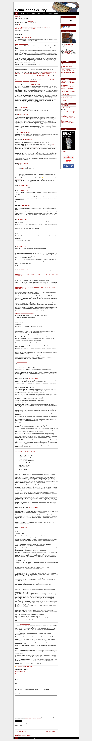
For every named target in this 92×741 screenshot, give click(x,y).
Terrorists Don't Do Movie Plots (67, 97)
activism (62, 115)
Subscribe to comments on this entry (24, 666)
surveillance (48, 27)
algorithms (70, 120)
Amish (53, 144)
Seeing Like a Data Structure (66, 89)
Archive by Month (64, 105)
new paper (30, 21)
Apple (62, 123)
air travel (67, 118)
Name (16, 676)
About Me (56, 13)
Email (16, 679)
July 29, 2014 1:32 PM (35, 84)
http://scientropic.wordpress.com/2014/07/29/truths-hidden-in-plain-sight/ (30, 242)
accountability (67, 113)
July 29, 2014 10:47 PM (23, 185)
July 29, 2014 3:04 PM (23, 114)
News (39, 13)
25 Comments (32, 28)
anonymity (71, 121)
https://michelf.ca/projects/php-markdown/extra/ (33, 718)
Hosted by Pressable (28, 735)
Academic (50, 13)
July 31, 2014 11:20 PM (26, 587)
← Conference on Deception (21, 731)
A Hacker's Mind (71, 111)
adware (62, 117)
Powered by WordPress (19, 735)
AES (65, 117)
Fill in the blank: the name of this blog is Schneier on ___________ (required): (32, 689)
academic (69, 112)
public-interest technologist (68, 44)
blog (72, 47)
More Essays (63, 100)
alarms (65, 120)
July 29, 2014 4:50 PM (25, 132)
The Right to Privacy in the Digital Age (45, 75)
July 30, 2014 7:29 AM (25, 205)
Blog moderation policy (20, 671)
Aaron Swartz (63, 112)
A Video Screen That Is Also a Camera (68, 70)
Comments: (17, 693)
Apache (72, 122)
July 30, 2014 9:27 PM (22, 362)
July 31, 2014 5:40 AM (26, 450)
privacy (44, 27)
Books (28, 13)
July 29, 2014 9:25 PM (23, 163)
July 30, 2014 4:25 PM (23, 251)
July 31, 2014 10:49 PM (23, 527)
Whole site (72, 22)
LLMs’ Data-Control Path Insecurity (68, 91)
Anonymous (63, 122)
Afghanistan (69, 117)
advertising (71, 116)
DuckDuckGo (68, 19)
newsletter (72, 49)
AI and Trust (63, 93)
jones (16, 44)
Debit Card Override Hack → (52, 731)
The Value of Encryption (65, 94)
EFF (66, 52)
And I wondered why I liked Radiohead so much (25, 451)
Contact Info (63, 57)
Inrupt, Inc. (69, 53)
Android (66, 121)
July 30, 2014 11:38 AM (22, 219)
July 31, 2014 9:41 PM (33, 507)
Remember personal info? (23, 686)
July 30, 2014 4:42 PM (23, 269)
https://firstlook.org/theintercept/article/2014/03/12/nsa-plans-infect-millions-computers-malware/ (34, 328)
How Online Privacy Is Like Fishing (68, 86)
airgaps (71, 118)
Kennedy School (68, 51)
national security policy (36, 27)
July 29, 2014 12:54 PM (23, 44)
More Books (63, 151)
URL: (16, 683)
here (19, 77)
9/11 (67, 111)
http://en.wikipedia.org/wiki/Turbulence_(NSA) (24, 313)
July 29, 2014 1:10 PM (23, 67)
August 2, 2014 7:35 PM (25, 624)
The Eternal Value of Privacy (66, 96)
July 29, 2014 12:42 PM (26, 37)
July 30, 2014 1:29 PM (23, 231)
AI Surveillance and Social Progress (68, 72)
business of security (28, 27)
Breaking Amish (18, 179)
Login (16, 673)
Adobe (66, 115)
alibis (74, 120)
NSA (42, 27)
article (19, 24)
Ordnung (35, 147)
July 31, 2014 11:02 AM (36, 472)
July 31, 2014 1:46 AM (33, 378)
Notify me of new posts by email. (22, 722)
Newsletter (22, 13)
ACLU (72, 113)
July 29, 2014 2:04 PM (23, 107)
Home (16, 16)
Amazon (62, 121)
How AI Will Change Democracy (67, 88)
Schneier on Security (31, 10)
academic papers (21, 27)
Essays (33, 13)
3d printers (63, 111)
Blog (17, 13)
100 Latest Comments (65, 107)
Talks (44, 13)
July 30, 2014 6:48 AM (23, 190)
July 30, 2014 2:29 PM (21, 246)
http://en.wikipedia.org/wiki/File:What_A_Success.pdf (26, 319)
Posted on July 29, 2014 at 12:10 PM (22, 28)
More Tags (63, 125)
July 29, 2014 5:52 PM (27, 139)
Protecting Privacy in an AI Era (67, 69)
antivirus (68, 122)
